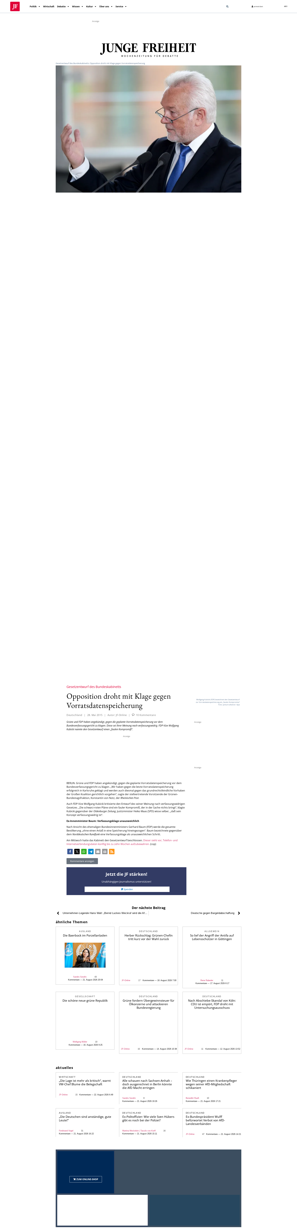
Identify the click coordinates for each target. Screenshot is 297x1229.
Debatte (61, 6)
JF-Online (126, 980)
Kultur (89, 6)
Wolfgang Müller (80, 1042)
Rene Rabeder (206, 980)
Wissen (76, 6)
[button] (227, 6)
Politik (33, 6)
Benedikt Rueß (192, 1098)
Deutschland (74, 715)
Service (119, 6)
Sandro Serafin (79, 977)
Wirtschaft (48, 6)
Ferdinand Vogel (66, 1131)
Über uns (104, 6)
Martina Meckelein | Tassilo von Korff (139, 1131)
